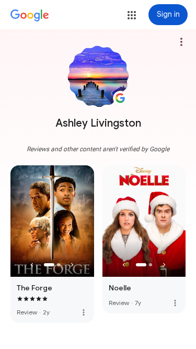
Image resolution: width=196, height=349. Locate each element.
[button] (131, 15)
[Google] (29, 15)
